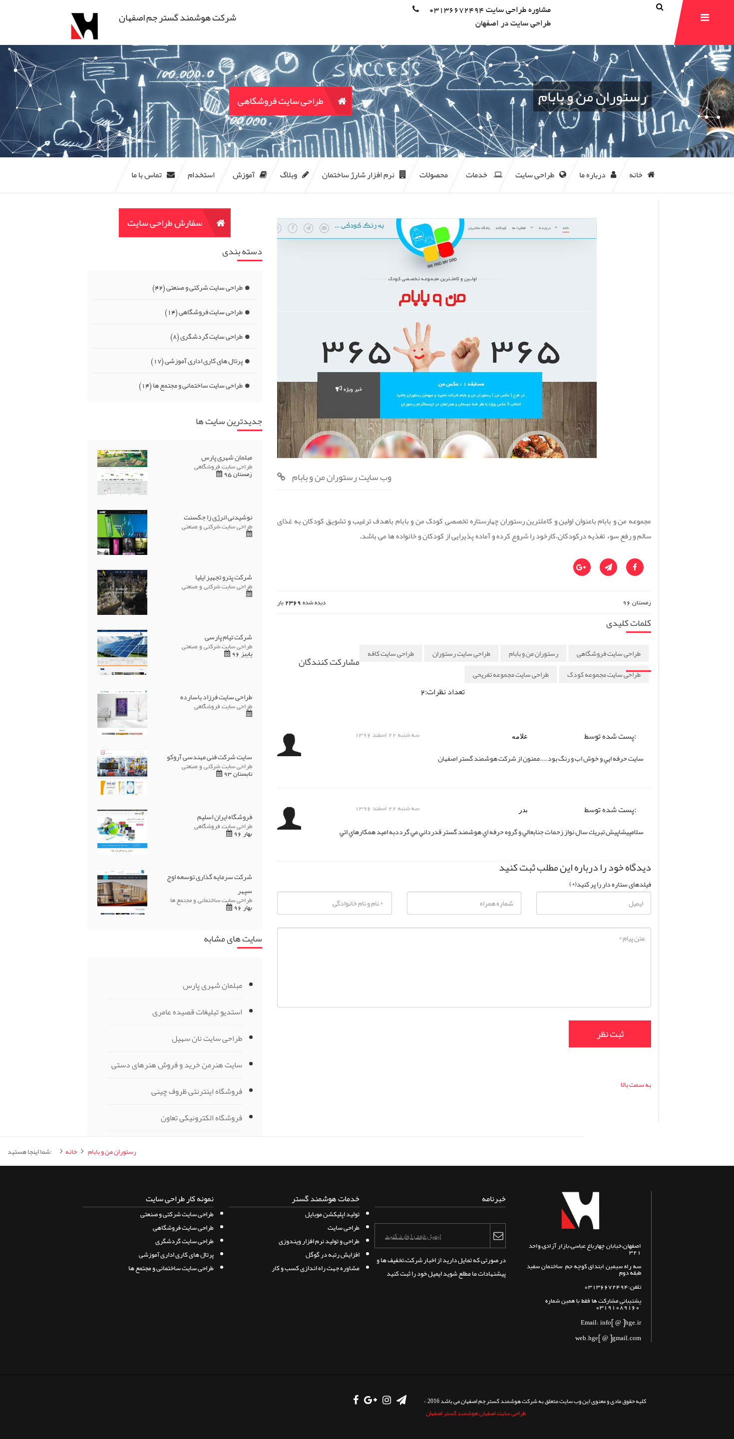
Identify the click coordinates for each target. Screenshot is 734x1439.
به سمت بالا (636, 1084)
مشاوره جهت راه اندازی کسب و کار (316, 1268)
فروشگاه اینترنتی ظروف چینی (196, 1091)
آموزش (244, 175)
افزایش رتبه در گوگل (333, 1254)
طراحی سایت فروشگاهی (281, 100)
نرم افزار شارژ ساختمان (358, 175)
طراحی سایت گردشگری (206, 336)
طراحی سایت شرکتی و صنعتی (197, 287)
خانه (636, 175)
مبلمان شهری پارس (212, 985)
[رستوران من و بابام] (437, 456)
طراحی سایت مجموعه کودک (604, 674)
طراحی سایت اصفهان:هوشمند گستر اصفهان (476, 1413)
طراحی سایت (534, 175)
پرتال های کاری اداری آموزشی (197, 361)
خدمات (477, 175)
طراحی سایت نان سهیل (207, 1038)
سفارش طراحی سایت (164, 222)
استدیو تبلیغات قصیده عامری (197, 1012)
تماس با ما (146, 175)
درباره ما (592, 175)
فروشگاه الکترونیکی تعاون (201, 1118)
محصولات (433, 175)
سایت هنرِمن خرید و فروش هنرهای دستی (176, 1065)
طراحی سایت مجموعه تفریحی (511, 674)
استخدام (201, 175)
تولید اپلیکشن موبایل (332, 1214)
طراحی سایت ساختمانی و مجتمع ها (191, 385)
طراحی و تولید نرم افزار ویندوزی (319, 1241)
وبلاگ (288, 175)
